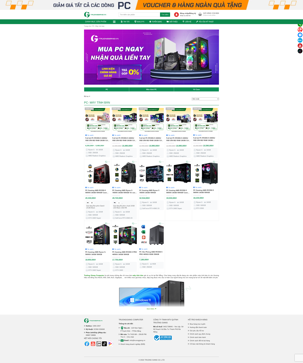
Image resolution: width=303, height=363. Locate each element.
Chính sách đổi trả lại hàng (200, 341)
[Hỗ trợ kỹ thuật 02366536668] (300, 29)
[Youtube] (300, 45)
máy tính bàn (138, 275)
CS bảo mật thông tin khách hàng (202, 344)
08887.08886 (91, 335)
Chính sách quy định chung (200, 334)
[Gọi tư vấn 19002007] (300, 24)
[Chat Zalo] (300, 40)
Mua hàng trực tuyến (197, 324)
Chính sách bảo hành (198, 337)
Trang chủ (87, 26)
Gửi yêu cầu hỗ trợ (197, 331)
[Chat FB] (300, 35)
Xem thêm (150, 309)
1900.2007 (97, 326)
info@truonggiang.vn (137, 340)
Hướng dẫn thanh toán (198, 327)
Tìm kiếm (165, 15)
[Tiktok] (300, 51)
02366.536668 (99, 329)
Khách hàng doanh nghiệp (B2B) (132, 344)
